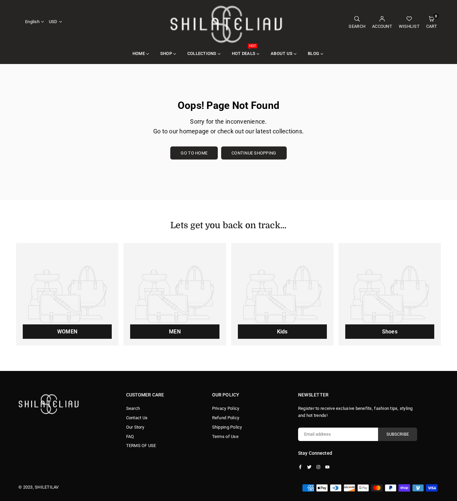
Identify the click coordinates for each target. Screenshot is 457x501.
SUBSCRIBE (397, 434)
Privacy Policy (226, 408)
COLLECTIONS (201, 53)
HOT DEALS (244, 50)
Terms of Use (225, 436)
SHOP (166, 53)
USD (53, 21)
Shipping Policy (227, 427)
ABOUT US (281, 53)
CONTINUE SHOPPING (254, 152)
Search (133, 408)
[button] (431, 22)
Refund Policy (225, 417)
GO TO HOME (194, 152)
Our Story (135, 427)
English (32, 21)
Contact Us (137, 417)
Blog (313, 53)
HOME (138, 53)
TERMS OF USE (141, 445)
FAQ (130, 436)
